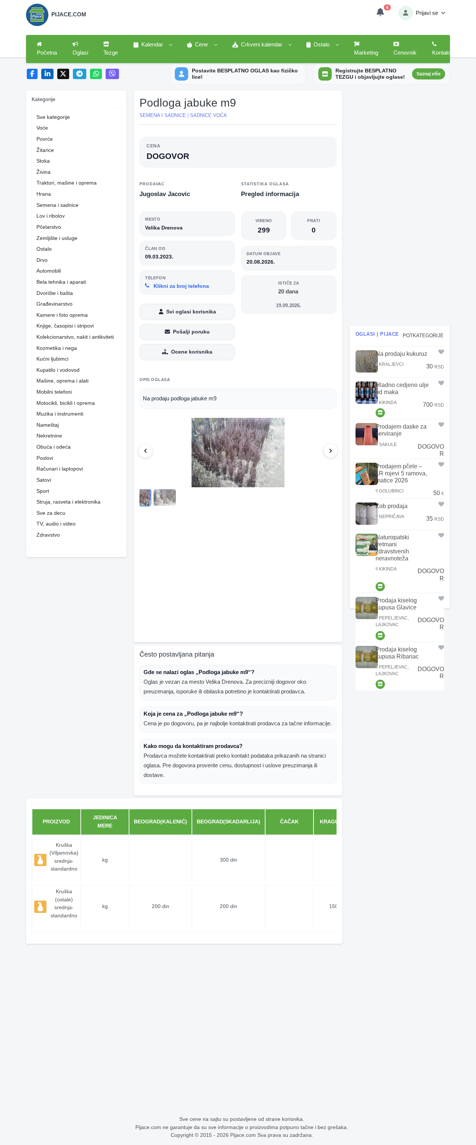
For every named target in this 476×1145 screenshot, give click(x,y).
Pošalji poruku (191, 332)
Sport (42, 491)
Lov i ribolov (50, 216)
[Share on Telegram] (79, 74)
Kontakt (441, 53)
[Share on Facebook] (32, 74)
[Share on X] (63, 74)
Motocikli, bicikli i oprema (65, 403)
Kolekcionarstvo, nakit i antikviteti (75, 337)
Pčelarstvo (48, 227)
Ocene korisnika (191, 352)
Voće (42, 128)
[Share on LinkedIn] (47, 74)
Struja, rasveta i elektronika (68, 502)
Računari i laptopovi (59, 469)
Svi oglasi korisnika (191, 312)
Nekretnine (49, 436)
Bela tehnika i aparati (61, 282)
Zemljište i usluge (56, 238)
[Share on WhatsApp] (96, 74)
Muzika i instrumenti (59, 414)
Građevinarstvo (54, 304)
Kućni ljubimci (52, 359)
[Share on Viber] (112, 74)
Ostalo (44, 249)
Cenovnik (404, 53)
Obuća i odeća (53, 447)
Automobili (48, 271)
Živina (43, 172)
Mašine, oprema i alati (62, 381)
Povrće (44, 139)
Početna (47, 53)
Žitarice (45, 150)
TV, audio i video (55, 524)
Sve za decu (50, 513)
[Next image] (330, 451)
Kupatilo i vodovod (58, 370)
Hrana (43, 194)
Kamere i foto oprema (62, 315)
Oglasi (80, 53)
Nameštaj (47, 425)
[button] (152, 45)
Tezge (110, 53)
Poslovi (44, 458)
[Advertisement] (238, 579)
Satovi (43, 480)
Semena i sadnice (57, 205)
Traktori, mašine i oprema (66, 183)
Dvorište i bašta (54, 293)
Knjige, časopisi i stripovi (65, 326)
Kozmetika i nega (56, 348)
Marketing (366, 53)
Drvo (42, 260)
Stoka (43, 161)
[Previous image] (145, 451)
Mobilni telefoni (54, 392)
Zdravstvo (48, 535)
